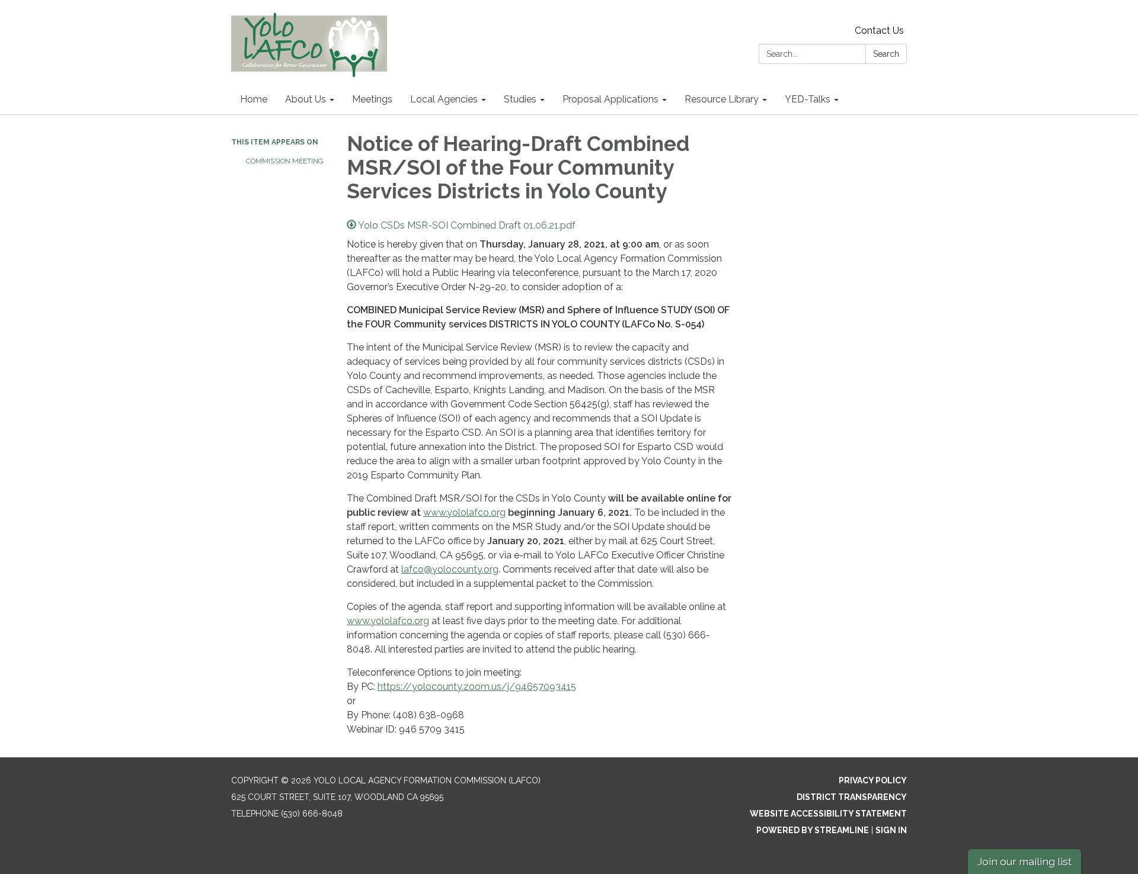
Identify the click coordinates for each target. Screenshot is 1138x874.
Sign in (891, 830)
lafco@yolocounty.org (449, 569)
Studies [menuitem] (520, 99)
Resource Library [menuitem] (722, 99)
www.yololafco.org (464, 512)
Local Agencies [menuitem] (444, 99)
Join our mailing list (1024, 861)
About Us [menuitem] (305, 99)
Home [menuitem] (253, 99)
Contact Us (879, 30)
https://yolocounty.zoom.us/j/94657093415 (477, 686)
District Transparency (852, 797)
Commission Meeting (285, 161)
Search (886, 54)
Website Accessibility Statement (828, 813)
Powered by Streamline (812, 830)
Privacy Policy (873, 780)
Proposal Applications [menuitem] (610, 99)
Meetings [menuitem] (372, 99)
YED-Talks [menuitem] (807, 99)
